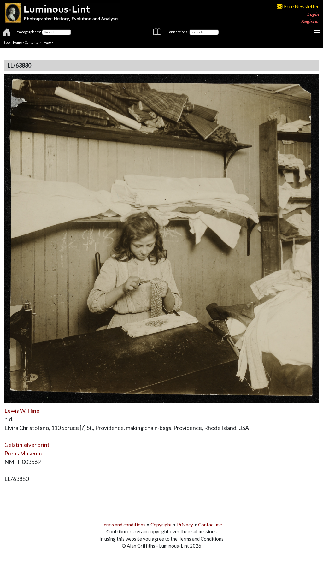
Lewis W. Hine (21, 410)
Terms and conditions (123, 524)
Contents (31, 42)
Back (6, 42)
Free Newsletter (301, 6)
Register (310, 21)
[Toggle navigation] (316, 32)
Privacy (185, 524)
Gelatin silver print (27, 444)
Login (313, 14)
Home (17, 42)
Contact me (210, 524)
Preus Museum (23, 453)
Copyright (161, 524)
